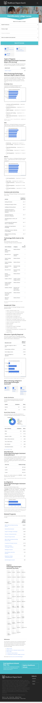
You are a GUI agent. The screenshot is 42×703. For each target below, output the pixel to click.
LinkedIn (33, 681)
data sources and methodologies (16, 656)
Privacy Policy (11, 697)
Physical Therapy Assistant (10, 536)
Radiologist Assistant (9, 549)
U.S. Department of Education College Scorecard (15, 654)
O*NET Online (9, 651)
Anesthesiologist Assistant (10, 559)
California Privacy (18, 697)
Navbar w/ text (15, 3)
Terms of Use (22, 698)
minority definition (7, 449)
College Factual (9, 648)
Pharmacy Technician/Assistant (10, 534)
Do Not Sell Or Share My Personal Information (10, 698)
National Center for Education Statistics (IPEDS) (15, 650)
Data (7, 697)
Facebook (34, 678)
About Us (4, 697)
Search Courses (19, 43)
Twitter (33, 683)
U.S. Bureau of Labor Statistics (12, 653)
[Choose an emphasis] (19, 33)
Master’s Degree (8, 70)
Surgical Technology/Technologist (11, 531)
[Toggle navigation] (37, 3)
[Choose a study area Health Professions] (19, 24)
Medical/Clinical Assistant (9, 528)
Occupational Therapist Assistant (11, 543)
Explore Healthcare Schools (29, 666)
